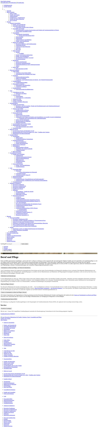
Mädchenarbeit (19, 37)
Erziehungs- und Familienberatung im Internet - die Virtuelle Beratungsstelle (34, 79)
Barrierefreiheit (7, 420)
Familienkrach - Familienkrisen (17, 17)
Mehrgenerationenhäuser (22, 111)
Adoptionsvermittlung (21, 86)
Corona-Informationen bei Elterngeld (28, 172)
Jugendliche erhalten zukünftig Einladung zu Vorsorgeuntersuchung (29, 220)
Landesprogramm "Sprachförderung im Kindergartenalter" (30, 179)
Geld (11, 168)
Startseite (9, 10)
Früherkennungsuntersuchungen (23, 157)
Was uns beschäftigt (14, 217)
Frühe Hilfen (16, 71)
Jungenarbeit (19, 38)
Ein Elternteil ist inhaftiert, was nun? (24, 57)
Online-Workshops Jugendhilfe (20, 230)
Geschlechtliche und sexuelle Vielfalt (22, 124)
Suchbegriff (3, 244)
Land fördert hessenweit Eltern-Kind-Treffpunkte (25, 226)
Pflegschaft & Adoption (18, 84)
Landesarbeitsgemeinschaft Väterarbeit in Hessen (28, 199)
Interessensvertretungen (18, 195)
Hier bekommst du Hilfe (22, 68)
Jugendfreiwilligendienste (19, 26)
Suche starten (25, 244)
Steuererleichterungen (18, 176)
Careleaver (18, 197)
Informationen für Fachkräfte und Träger (25, 74)
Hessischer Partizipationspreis (23, 63)
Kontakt (9, 234)
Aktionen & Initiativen (15, 183)
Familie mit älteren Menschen (17, 19)
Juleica (17, 66)
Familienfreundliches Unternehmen (24, 139)
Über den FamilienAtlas (12, 233)
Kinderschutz (19, 114)
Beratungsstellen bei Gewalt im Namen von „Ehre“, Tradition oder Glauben (31, 132)
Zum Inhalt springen (5, 1)
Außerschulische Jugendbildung (23, 39)
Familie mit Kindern (15, 15)
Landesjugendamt (20, 206)
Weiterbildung (16, 146)
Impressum (9, 239)
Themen (9, 21)
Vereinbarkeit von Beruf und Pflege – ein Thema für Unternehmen (15, 267)
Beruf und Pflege (17, 151)
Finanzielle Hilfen (17, 169)
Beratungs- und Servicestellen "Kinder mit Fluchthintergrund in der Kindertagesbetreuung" (38, 106)
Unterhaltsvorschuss (21, 173)
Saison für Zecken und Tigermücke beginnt (23, 222)
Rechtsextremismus (20, 59)
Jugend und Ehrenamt (21, 61)
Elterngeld (18, 170)
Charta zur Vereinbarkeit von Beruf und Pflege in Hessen (13, 292)
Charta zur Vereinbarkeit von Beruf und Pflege (85, 295)
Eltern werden (13, 13)
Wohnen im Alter (17, 99)
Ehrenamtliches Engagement (20, 125)
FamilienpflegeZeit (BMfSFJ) (8, 313)
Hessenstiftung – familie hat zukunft (24, 191)
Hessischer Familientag (18, 184)
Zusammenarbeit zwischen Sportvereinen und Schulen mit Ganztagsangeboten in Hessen (37, 30)
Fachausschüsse (23, 209)
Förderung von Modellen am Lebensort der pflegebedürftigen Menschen (30, 223)
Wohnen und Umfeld (18, 108)
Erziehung (15, 75)
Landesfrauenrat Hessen (22, 213)
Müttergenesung (20, 159)
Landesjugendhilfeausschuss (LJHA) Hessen (27, 208)
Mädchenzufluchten (20, 122)
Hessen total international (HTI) (26, 35)
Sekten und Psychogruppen (22, 119)
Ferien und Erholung (18, 164)
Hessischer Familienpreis (19, 187)
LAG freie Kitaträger (21, 202)
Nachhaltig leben (17, 128)
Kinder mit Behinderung (22, 143)
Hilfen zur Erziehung (21, 78)
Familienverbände (20, 198)
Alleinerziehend (13, 16)
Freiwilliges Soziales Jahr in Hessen (24, 27)
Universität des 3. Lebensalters (23, 97)
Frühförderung (19, 155)
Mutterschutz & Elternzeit (19, 144)
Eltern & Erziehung (14, 70)
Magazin (9, 216)
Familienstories (13, 231)
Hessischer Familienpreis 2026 (20, 219)
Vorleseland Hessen (20, 45)
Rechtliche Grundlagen (6, 308)
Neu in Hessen (13, 20)
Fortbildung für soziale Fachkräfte (24, 148)
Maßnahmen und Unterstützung (8, 276)
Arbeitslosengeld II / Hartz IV (23, 175)
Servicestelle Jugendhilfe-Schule (24, 31)
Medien (18, 52)
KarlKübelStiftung (20, 193)
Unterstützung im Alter (18, 92)
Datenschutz (10, 238)
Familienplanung (17, 88)
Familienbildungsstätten (21, 82)
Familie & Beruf (14, 135)
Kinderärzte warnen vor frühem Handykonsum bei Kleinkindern (28, 228)
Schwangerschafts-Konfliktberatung (24, 89)
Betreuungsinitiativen (21, 141)
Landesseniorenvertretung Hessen (24, 205)
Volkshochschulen (20, 150)
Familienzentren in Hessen (22, 110)
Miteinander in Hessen (21, 194)
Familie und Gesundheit (18, 154)
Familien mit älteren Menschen (20, 101)
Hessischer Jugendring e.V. (22, 215)
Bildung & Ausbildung (18, 42)
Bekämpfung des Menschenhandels (21, 133)
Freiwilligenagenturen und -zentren (24, 126)
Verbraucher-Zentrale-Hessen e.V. (24, 212)
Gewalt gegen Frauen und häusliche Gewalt (23, 130)
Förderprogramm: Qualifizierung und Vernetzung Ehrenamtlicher (31, 180)
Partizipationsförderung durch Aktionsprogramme (28, 64)
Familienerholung (20, 166)
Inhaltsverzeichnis (11, 241)
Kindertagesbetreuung (18, 140)
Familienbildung (17, 81)
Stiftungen (15, 190)
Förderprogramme (17, 177)
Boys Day (18, 49)
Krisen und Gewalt (17, 113)
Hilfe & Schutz (16, 50)
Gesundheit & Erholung (15, 153)
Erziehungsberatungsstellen (22, 77)
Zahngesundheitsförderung (22, 158)
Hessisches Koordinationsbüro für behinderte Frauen (28, 204)
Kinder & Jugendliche (15, 23)
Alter (11, 90)
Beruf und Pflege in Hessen (7, 284)
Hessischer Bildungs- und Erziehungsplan (26, 44)
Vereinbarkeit (16, 136)
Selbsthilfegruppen (20, 161)
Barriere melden (10, 237)
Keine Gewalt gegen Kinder (23, 115)
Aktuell (11, 227)
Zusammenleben (14, 103)
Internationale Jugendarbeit (22, 34)
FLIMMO (21, 53)
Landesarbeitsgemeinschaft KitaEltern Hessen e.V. (28, 201)
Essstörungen (19, 162)
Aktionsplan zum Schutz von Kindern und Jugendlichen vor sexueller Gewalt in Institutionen (38, 117)
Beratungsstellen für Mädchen (23, 121)
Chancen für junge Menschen (23, 46)
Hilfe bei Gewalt (14, 129)
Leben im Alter (16, 95)
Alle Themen (4, 320)
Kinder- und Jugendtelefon (22, 56)
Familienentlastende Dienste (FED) (9, 299)
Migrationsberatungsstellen (22, 107)
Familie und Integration (18, 104)
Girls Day (18, 48)
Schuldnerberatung (17, 181)
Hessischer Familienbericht (19, 186)
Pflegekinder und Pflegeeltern (23, 85)
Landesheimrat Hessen (21, 210)
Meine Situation (10, 12)
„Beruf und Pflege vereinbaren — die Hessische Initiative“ (48, 288)
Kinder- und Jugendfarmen (22, 41)
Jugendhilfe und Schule (18, 28)
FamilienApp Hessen (18, 188)
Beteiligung (15, 60)
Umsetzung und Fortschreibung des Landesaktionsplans (32, 118)
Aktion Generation (17, 100)
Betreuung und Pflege (21, 93)
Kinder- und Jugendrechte (19, 24)
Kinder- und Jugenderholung (23, 165)
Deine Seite (15, 67)
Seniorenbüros (19, 96)
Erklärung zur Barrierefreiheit (14, 235)
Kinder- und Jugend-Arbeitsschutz (24, 55)
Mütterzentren (19, 137)
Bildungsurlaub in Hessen (22, 147)
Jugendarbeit (16, 32)
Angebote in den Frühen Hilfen (23, 73)
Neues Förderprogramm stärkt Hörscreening (23, 224)
